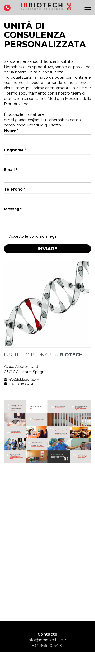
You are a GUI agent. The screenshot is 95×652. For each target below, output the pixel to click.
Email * (10, 169)
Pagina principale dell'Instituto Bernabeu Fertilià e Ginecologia (47, 9)
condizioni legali (43, 236)
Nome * (11, 130)
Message (13, 208)
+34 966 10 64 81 (48, 645)
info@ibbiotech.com (23, 379)
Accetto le (33, 236)
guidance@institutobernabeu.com (46, 119)
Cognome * (15, 150)
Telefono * (14, 189)
